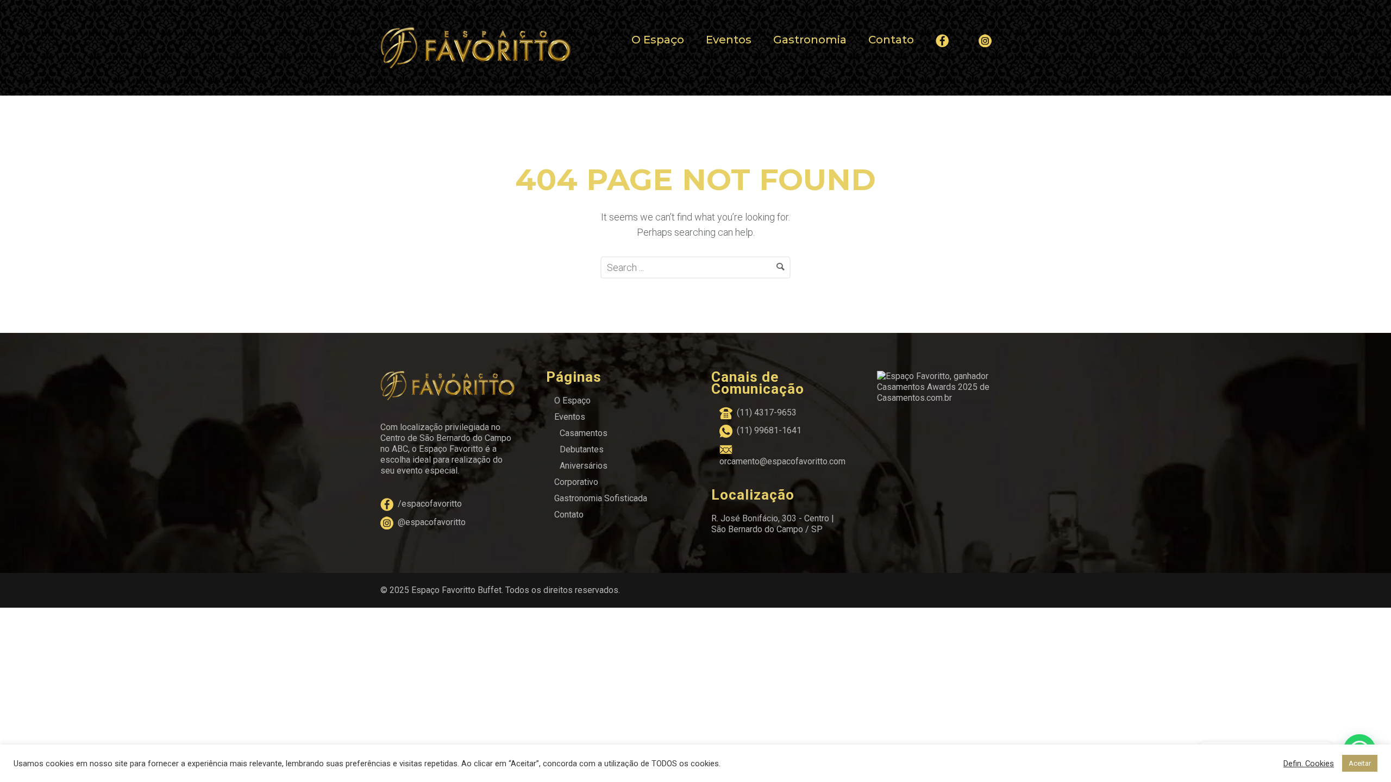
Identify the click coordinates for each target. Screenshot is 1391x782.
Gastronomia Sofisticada (600, 498)
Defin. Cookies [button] (1308, 763)
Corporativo (576, 482)
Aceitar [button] (1360, 763)
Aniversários (583, 466)
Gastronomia (810, 39)
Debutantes (582, 449)
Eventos (728, 39)
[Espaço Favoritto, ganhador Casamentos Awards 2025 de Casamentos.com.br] (944, 386)
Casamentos (583, 433)
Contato (891, 39)
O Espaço (657, 39)
